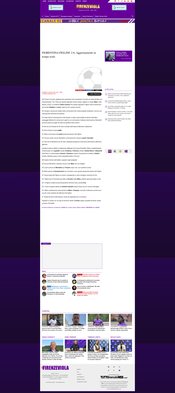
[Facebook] (115, 1)
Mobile (79, 369)
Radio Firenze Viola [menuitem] (101, 16)
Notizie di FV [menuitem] (55, 16)
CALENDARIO (70, 1)
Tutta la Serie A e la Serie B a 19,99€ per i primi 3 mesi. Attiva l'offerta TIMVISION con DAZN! (71, 207)
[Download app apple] (125, 1)
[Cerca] (132, 16)
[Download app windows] (131, 1)
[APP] (110, 151)
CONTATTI (78, 1)
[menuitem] (42, 16)
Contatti (79, 374)
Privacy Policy (81, 379)
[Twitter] (118, 1)
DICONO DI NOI (52, 1)
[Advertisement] (118, 225)
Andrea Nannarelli (48, 93)
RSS (78, 371)
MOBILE (85, 1)
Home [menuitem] (47, 16)
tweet (97, 90)
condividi (88, 90)
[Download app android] (128, 1)
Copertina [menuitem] (77, 16)
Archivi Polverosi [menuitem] (87, 16)
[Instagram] (122, 1)
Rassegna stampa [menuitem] (66, 16)
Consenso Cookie (82, 381)
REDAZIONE (61, 1)
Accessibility (80, 376)
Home (44, 1)
